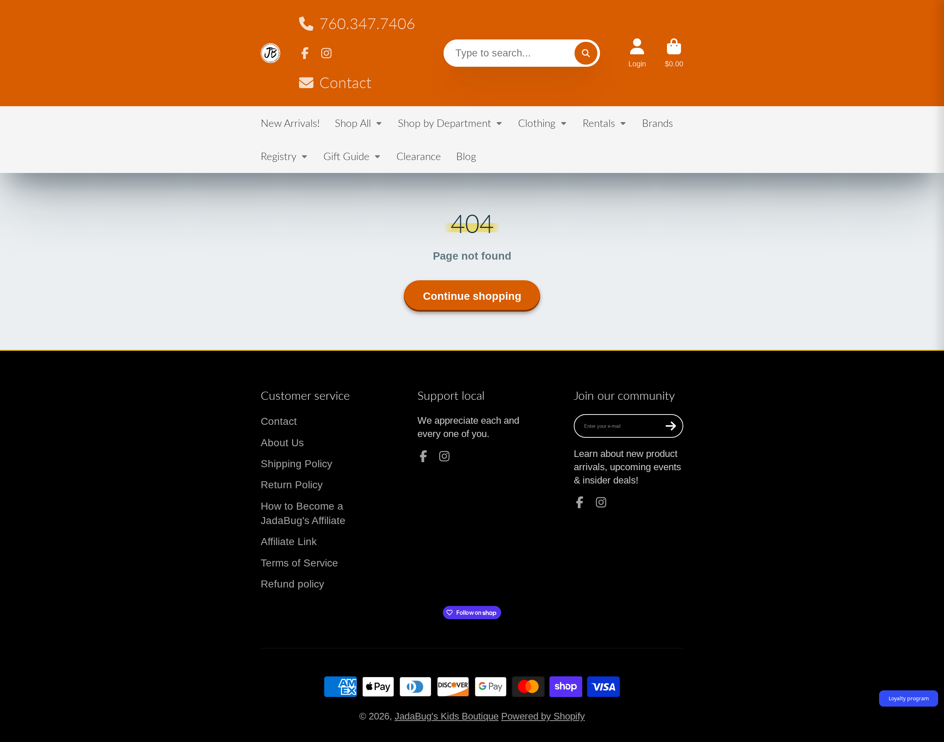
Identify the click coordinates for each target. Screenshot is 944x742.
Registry (278, 156)
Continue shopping (472, 296)
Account (637, 52)
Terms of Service (299, 563)
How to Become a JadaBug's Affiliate (303, 513)
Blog (466, 156)
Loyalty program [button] (909, 698)
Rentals (599, 123)
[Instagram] (326, 53)
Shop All (353, 123)
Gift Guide (346, 156)
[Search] (586, 53)
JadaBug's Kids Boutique (447, 716)
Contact (345, 82)
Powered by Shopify (543, 716)
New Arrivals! (290, 123)
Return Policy (292, 484)
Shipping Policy (296, 463)
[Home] (270, 53)
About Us (282, 442)
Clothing (536, 123)
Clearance (418, 156)
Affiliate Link (289, 541)
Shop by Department (444, 123)
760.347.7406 (367, 23)
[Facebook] (305, 53)
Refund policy (292, 584)
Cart (674, 52)
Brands (657, 123)
